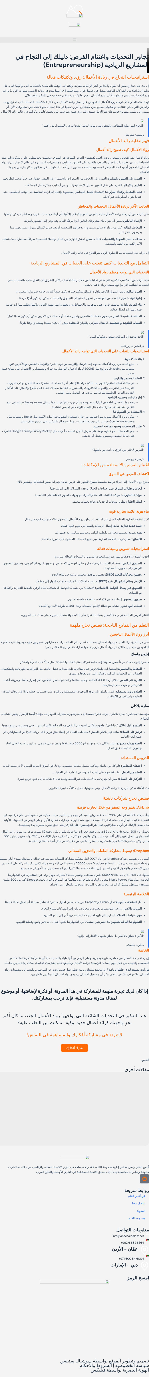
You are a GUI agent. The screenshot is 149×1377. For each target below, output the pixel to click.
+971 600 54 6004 (131, 1259)
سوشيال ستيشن (76, 1361)
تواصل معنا (138, 1203)
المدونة (141, 1211)
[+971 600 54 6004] (147, 1256)
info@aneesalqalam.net (128, 1236)
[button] (74, 40)
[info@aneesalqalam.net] (147, 1233)
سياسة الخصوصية (132, 1365)
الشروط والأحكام (96, 1365)
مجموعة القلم (137, 1218)
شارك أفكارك (74, 1048)
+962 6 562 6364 (132, 1243)
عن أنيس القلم (136, 1196)
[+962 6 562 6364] (147, 1240)
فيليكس (98, 1370)
